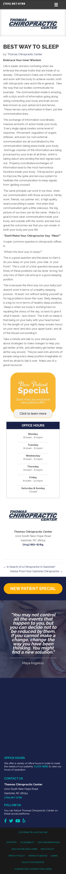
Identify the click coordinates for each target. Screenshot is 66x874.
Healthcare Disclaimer (24, 849)
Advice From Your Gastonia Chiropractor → (36, 571)
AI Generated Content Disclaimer (33, 869)
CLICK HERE (41, 766)
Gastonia (11, 842)
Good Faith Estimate (33, 862)
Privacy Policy (17, 856)
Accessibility (27, 842)
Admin (54, 856)
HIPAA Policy (47, 849)
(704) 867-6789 (14, 3)
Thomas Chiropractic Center (24, 54)
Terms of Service (37, 856)
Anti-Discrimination (49, 842)
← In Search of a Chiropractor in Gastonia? (29, 566)
